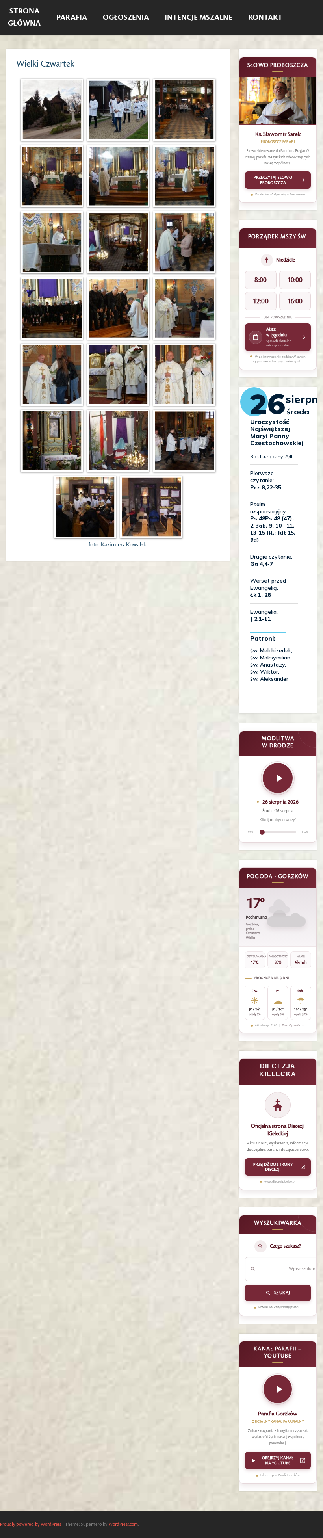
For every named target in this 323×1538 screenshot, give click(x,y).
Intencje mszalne (198, 17)
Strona (24, 17)
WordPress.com (123, 1524)
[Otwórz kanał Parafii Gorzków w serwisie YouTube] (278, 1391)
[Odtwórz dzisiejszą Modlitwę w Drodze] (278, 778)
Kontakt (265, 17)
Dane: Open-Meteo (293, 1025)
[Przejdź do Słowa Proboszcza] (277, 101)
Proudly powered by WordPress (30, 1524)
